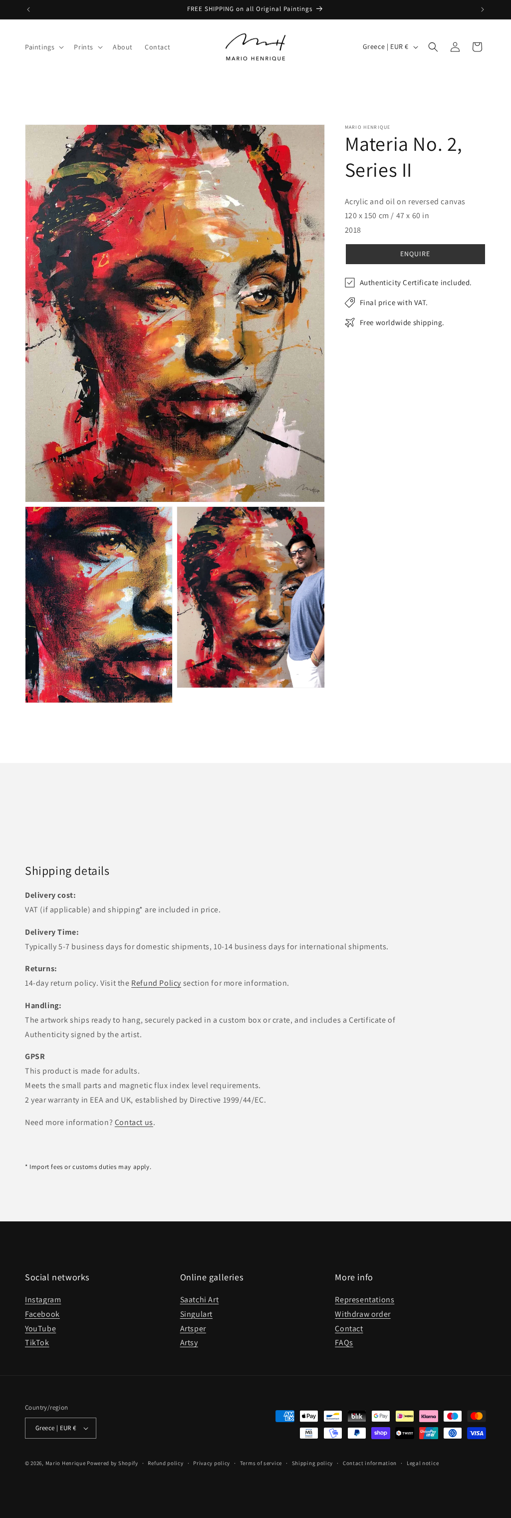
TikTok (37, 1342)
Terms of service (261, 1463)
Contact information (370, 1463)
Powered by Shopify (112, 1463)
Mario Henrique (65, 1463)
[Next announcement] (483, 9)
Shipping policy (312, 1463)
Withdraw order (362, 1314)
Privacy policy (211, 1463)
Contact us (134, 1122)
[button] (43, 46)
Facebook (42, 1314)
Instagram (43, 1299)
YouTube (40, 1328)
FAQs (344, 1342)
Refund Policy (156, 983)
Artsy (189, 1342)
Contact (349, 1328)
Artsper (193, 1328)
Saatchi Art (199, 1299)
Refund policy (165, 1463)
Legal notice (423, 1463)
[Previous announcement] (28, 9)
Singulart (196, 1314)
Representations (364, 1299)
